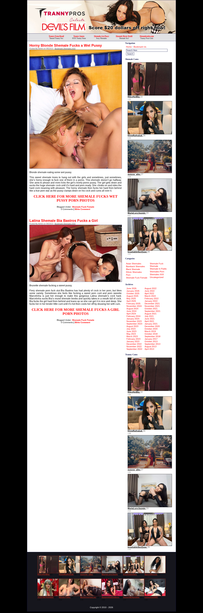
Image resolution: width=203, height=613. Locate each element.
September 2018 (152, 336)
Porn (128, 275)
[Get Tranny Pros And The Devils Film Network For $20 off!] (101, 32)
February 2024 (133, 316)
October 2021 (151, 308)
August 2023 (132, 326)
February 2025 (133, 303)
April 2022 (149, 293)
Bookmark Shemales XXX (65, 49)
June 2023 (131, 331)
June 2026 (131, 288)
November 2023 (134, 321)
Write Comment (82, 209)
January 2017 (151, 339)
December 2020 (152, 326)
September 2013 (152, 344)
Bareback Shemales (135, 266)
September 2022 (134, 349)
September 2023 (134, 324)
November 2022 (134, 346)
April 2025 (131, 301)
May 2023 (131, 334)
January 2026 (132, 291)
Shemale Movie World (124, 36)
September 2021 (152, 311)
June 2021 (150, 318)
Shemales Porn (157, 271)
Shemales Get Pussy (101, 36)
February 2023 (133, 339)
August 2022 (150, 288)
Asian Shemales (133, 263)
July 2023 (131, 329)
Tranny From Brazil (56, 36)
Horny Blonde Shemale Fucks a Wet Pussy (65, 45)
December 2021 (152, 303)
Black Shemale (133, 269)
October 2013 (151, 341)
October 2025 (132, 293)
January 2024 (132, 318)
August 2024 (132, 308)
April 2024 (131, 313)
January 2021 (151, 324)
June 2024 (131, 311)
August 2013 (150, 346)
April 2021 (149, 321)
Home (129, 47)
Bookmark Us (140, 47)
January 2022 (151, 301)
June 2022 (150, 291)
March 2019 (150, 331)
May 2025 (131, 298)
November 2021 (152, 306)
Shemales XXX (157, 274)
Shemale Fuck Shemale (156, 264)
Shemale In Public (158, 269)
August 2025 (132, 296)
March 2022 (150, 296)
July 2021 (149, 316)
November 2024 (134, 306)
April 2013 (149, 349)
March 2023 (132, 336)
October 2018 (151, 334)
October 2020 (151, 329)
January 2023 (132, 341)
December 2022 (134, 344)
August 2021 (150, 313)
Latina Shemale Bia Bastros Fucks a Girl (63, 221)
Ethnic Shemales (134, 272)
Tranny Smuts (78, 36)
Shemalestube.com (147, 36)
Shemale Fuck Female (83, 207)
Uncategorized (156, 277)
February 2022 (152, 298)
